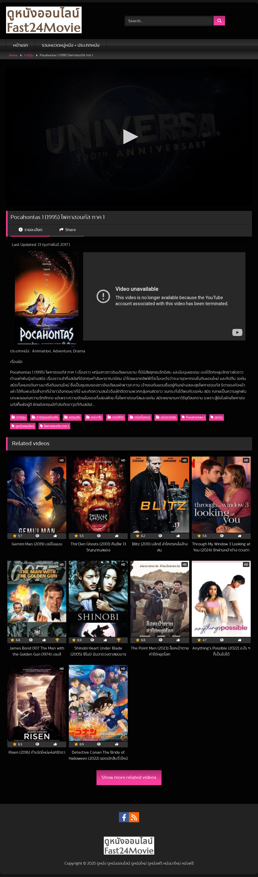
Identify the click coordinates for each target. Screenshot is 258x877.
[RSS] (134, 817)
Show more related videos (129, 777)
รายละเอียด (32, 230)
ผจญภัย (74, 417)
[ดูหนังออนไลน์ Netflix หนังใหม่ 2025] (57, 21)
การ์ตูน (28, 55)
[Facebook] (124, 817)
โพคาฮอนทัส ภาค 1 (56, 426)
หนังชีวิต (118, 417)
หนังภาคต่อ (168, 417)
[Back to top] (242, 862)
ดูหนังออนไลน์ (25, 426)
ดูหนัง (218, 417)
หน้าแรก (20, 45)
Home (13, 55)
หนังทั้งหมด (142, 417)
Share (70, 230)
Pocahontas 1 (195, 417)
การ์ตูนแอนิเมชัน (47, 417)
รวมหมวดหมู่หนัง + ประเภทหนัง (71, 45)
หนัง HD (96, 417)
